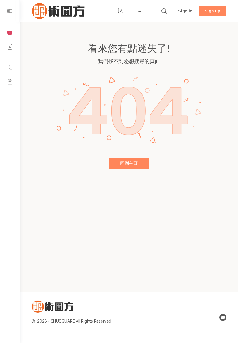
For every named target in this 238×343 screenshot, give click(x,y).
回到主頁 (129, 163)
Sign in (185, 11)
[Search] (164, 11)
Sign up (212, 11)
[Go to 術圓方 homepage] (59, 10)
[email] (222, 317)
